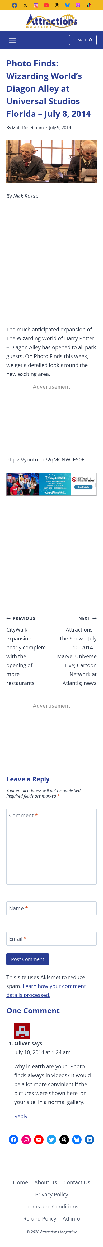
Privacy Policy (51, 1194)
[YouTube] (46, 5)
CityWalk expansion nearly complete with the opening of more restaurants (26, 651)
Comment (23, 815)
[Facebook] (14, 5)
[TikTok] (88, 5)
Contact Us (76, 1182)
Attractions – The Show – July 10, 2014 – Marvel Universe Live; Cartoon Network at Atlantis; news (77, 651)
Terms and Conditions (51, 1206)
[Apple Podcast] (78, 5)
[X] (25, 5)
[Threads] (57, 5)
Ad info (71, 1218)
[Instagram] (35, 5)
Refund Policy (39, 1218)
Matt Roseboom (28, 127)
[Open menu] (12, 40)
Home (20, 1182)
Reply (20, 1116)
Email (18, 938)
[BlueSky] (67, 5)
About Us (45, 1182)
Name (18, 908)
